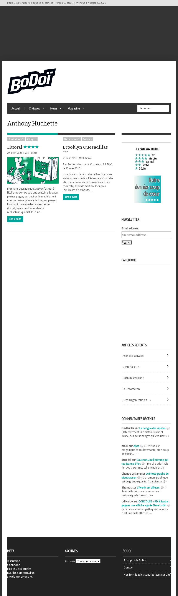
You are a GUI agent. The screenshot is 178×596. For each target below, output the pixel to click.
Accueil (16, 108)
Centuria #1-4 (131, 366)
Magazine (71, 109)
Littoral (15, 147)
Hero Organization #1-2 (137, 400)
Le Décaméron (131, 389)
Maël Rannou (31, 153)
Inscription (13, 561)
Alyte (136, 446)
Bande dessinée (16, 139)
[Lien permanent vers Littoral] (33, 170)
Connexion (13, 565)
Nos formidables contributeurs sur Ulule (148, 574)
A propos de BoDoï (135, 560)
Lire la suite (15, 219)
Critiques (32, 109)
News (51, 109)
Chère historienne (133, 377)
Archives (70, 561)
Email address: (130, 228)
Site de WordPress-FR (20, 576)
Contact (128, 567)
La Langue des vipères (152, 428)
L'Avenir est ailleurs (148, 487)
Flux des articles (19, 568)
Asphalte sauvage (133, 355)
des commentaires (21, 572)
